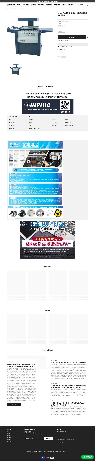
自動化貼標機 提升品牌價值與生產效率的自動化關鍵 (68, 363)
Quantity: (60, 31)
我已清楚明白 (61, 40)
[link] (16, 297)
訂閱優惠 (48, 438)
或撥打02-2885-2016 (54, 1)
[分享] (87, 37)
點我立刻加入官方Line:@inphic (43, 1)
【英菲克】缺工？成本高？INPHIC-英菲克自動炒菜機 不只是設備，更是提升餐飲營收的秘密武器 (68, 387)
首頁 (7, 9)
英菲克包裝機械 (60, 442)
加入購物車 (71, 37)
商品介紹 (40, 86)
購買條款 (66, 40)
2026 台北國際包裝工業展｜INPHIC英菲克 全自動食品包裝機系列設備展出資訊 (21, 366)
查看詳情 (14, 404)
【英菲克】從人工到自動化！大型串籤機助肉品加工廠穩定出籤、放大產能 (68, 404)
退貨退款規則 (50, 86)
